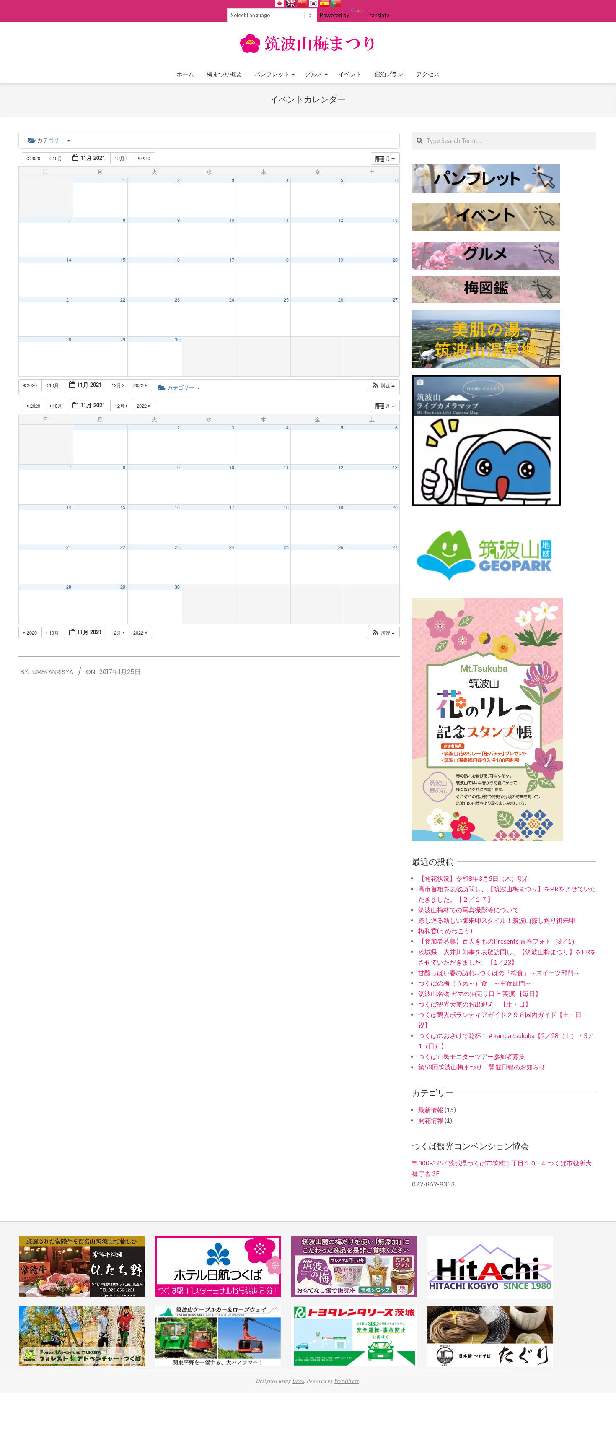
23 (177, 300)
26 (340, 300)
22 (122, 300)
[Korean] (313, 3)
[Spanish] (324, 3)
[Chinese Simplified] (302, 3)
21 (68, 300)
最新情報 (430, 1109)
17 (231, 260)
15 (122, 260)
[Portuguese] (336, 3)
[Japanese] (279, 3)
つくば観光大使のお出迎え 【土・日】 (474, 1004)
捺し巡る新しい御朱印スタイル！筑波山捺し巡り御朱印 (496, 920)
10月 (57, 158)
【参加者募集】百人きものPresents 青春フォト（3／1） (498, 941)
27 (395, 300)
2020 (35, 158)
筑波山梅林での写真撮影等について (468, 909)
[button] (383, 385)
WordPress (346, 1380)
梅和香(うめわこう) (445, 930)
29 (122, 339)
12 (340, 220)
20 (395, 260)
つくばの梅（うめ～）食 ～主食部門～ (474, 983)
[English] (290, 3)
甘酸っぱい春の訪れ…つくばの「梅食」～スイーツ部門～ (499, 972)
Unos (298, 1380)
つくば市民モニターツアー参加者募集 (471, 1056)
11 (286, 220)
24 (231, 300)
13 (395, 220)
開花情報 (430, 1120)
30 (177, 339)
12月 (120, 158)
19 (340, 260)
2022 (142, 158)
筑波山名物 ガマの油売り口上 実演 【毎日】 (479, 993)
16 (177, 260)
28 (68, 339)
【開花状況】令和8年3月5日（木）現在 (474, 878)
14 (68, 260)
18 (286, 260)
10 (231, 220)
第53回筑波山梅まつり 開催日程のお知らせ (481, 1067)
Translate (377, 15)
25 (286, 300)
